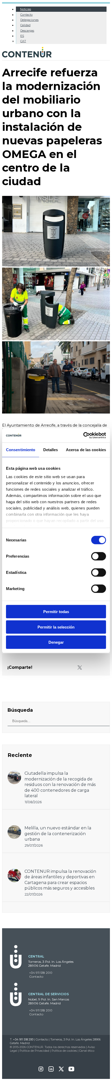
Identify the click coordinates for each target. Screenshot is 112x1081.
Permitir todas (56, 611)
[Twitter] (80, 668)
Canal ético (86, 1050)
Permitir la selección (56, 627)
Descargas (27, 30)
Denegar (56, 642)
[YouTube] (71, 1070)
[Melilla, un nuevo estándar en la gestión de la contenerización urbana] (14, 827)
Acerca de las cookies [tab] (86, 450)
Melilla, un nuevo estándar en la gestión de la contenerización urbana (57, 833)
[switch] (98, 556)
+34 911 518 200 (40, 973)
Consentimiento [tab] (20, 450)
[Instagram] (41, 1070)
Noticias (25, 9)
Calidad (25, 25)
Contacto (26, 14)
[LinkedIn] (51, 1070)
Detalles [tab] (50, 450)
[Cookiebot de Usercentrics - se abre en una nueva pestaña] (83, 435)
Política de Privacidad (34, 1050)
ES (22, 36)
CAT (23, 41)
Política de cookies (64, 1050)
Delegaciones (29, 20)
